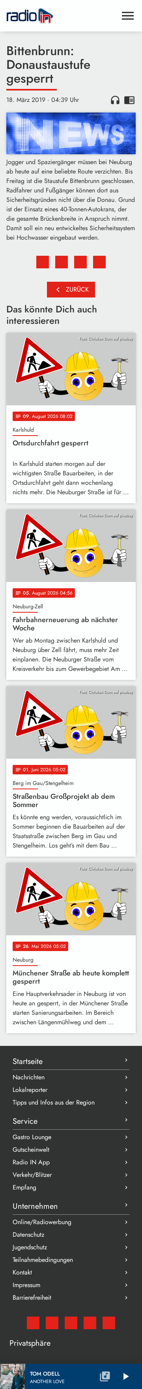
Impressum (26, 1284)
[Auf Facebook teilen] (42, 262)
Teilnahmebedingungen (43, 1259)
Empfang (24, 1187)
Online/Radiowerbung (42, 1221)
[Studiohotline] (109, 1323)
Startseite (28, 1061)
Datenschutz (28, 1234)
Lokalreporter (30, 1089)
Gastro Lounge (32, 1136)
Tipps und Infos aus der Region (54, 1102)
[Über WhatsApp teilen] (80, 262)
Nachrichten (29, 1077)
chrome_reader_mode (129, 99)
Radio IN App (31, 1162)
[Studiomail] (33, 1323)
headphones (115, 99)
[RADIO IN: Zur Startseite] (61, 16)
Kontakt (22, 1272)
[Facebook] (52, 1323)
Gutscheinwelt (31, 1149)
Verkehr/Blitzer (32, 1174)
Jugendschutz (30, 1247)
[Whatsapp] (90, 1323)
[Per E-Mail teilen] (99, 262)
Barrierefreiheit (32, 1297)
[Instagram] (71, 1323)
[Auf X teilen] (61, 262)
